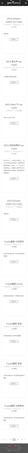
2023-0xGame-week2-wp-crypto (14, 20)
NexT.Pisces (14, 448)
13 (21, 439)
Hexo (9, 448)
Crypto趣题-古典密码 (14, 406)
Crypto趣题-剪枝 (14, 364)
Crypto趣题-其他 (14, 324)
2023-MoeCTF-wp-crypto (14, 106)
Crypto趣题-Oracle (14, 284)
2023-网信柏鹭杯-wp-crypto (14, 147)
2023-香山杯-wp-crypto (14, 63)
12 (18, 439)
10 (10, 439)
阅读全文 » (14, 39)
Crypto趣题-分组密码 (14, 242)
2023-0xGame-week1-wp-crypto (14, 202)
